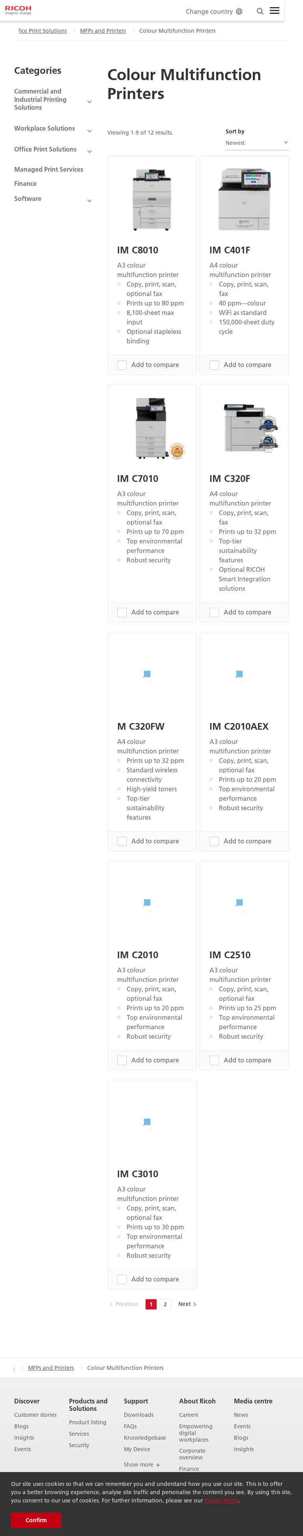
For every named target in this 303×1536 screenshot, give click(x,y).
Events (22, 1449)
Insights (24, 1438)
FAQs (130, 1426)
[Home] (18, 11)
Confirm (36, 1520)
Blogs (21, 1426)
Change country (209, 11)
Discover (26, 1401)
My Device (137, 1449)
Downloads (138, 1415)
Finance (25, 183)
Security (79, 1445)
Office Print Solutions (39, 30)
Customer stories (35, 1415)
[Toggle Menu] (274, 10)
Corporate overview (192, 1454)
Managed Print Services (48, 169)
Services (79, 1434)
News (241, 1415)
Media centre (253, 1401)
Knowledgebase (145, 1438)
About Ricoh (197, 1401)
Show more (139, 1464)
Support (136, 1401)
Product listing (88, 1422)
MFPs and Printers (103, 30)
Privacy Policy (221, 1500)
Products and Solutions (88, 1404)
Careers (188, 1415)
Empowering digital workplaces (196, 1433)
